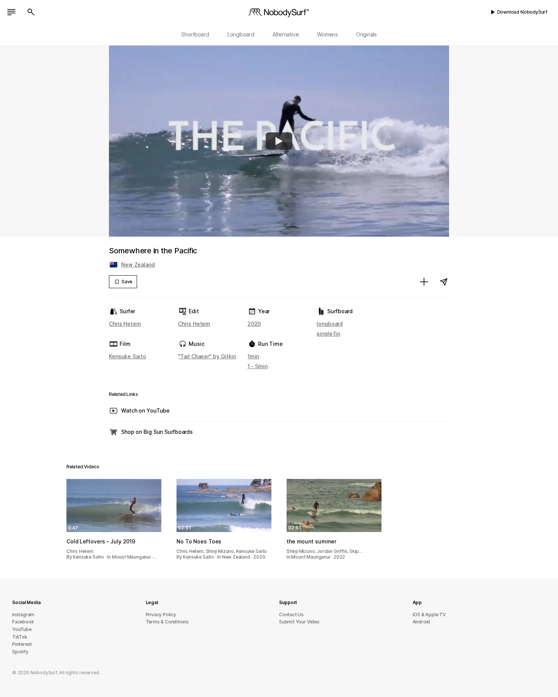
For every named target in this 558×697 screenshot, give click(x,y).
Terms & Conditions (167, 622)
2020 (254, 323)
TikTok (19, 637)
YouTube (22, 629)
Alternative (286, 34)
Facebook (23, 622)
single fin (328, 333)
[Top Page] (279, 12)
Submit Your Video (299, 622)
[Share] (443, 281)
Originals (366, 34)
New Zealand (138, 264)
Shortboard (195, 34)
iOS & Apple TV (429, 614)
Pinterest (22, 644)
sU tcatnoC (291, 614)
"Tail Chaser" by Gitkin (207, 356)
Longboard (240, 34)
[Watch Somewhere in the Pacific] (279, 141)
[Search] (31, 12)
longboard (330, 323)
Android (421, 622)
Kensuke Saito (127, 356)
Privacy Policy (161, 614)
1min (253, 356)
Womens (327, 34)
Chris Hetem (125, 323)
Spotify (20, 652)
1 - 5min (257, 366)
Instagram (23, 614)
